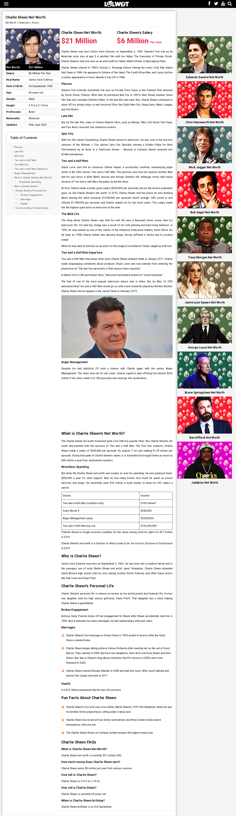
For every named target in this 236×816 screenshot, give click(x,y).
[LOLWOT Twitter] (216, 3)
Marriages (26, 199)
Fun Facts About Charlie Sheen (32, 208)
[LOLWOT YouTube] (223, 3)
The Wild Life (21, 164)
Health (24, 203)
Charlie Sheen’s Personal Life (31, 190)
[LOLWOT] (117, 3)
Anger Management (25, 173)
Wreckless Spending (30, 182)
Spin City (19, 156)
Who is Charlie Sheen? (26, 186)
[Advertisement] (117, 405)
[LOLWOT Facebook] (209, 3)
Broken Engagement (32, 195)
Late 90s (18, 151)
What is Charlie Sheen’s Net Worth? (33, 177)
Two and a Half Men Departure (31, 169)
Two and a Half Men (25, 160)
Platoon (18, 147)
